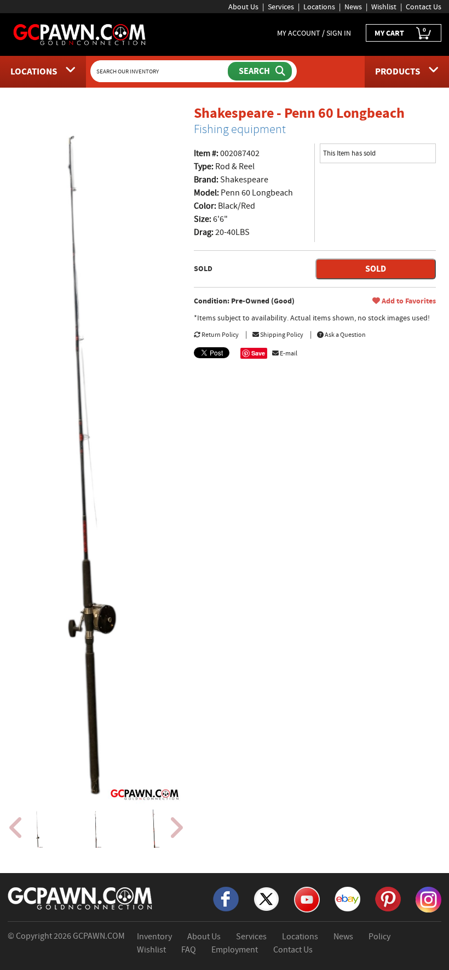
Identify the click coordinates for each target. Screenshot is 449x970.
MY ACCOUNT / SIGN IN (314, 33)
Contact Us (423, 7)
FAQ (188, 949)
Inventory (154, 936)
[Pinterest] (388, 898)
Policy (379, 936)
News (353, 7)
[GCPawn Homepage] (80, 34)
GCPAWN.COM (99, 936)
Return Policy (219, 334)
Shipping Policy (281, 334)
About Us (243, 7)
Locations (319, 7)
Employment (234, 949)
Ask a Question (345, 334)
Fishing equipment (240, 129)
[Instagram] (428, 899)
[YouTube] (307, 899)
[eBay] (347, 898)
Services (281, 7)
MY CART (400, 32)
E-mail (288, 353)
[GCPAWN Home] (80, 898)
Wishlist (383, 7)
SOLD (375, 268)
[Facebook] (226, 898)
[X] (266, 898)
